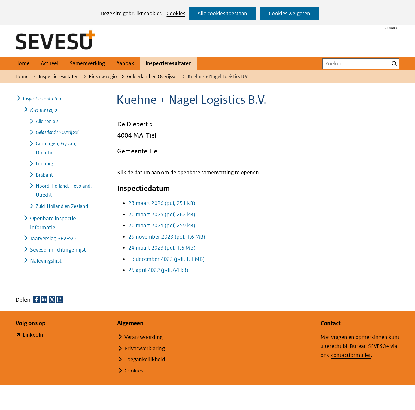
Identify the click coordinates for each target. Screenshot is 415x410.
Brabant (44, 175)
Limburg (44, 163)
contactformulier (351, 355)
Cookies (176, 13)
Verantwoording (143, 337)
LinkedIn (33, 335)
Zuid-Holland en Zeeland (62, 206)
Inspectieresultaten (168, 63)
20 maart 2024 (161, 225)
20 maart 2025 (161, 214)
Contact (391, 27)
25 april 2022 (158, 270)
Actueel (49, 63)
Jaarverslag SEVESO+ (54, 238)
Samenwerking (87, 63)
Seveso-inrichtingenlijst (58, 249)
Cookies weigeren (289, 13)
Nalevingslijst (46, 260)
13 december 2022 (166, 259)
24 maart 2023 (161, 247)
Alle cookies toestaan (222, 13)
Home (22, 63)
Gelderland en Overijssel (57, 132)
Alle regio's (47, 121)
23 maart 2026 (161, 203)
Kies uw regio (43, 110)
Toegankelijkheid (144, 359)
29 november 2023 (166, 236)
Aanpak (125, 63)
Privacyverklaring (144, 348)
